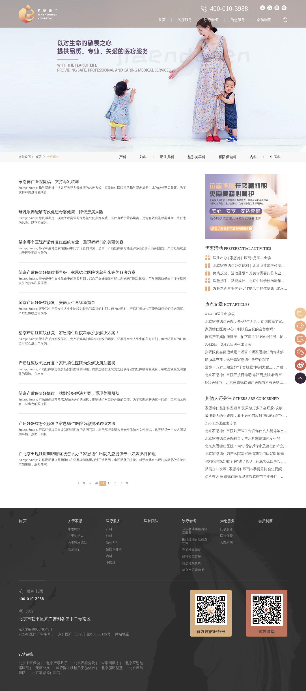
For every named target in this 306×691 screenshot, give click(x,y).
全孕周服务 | (111, 663)
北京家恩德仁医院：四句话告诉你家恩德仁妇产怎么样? (246, 446)
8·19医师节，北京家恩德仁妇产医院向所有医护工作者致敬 (246, 382)
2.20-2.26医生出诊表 (221, 423)
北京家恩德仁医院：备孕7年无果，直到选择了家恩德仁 (246, 321)
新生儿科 (167, 157)
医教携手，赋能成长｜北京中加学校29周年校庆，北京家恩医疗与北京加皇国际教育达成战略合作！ (250, 281)
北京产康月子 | (57, 663)
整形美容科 (196, 157)
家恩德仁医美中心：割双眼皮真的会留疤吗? (240, 329)
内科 (253, 157)
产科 (122, 157)
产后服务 (53, 157)
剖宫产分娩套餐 (193, 570)
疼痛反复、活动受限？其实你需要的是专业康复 (250, 273)
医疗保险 (226, 536)
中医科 (275, 157)
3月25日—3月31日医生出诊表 (228, 344)
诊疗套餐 (211, 20)
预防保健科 (228, 157)
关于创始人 (76, 536)
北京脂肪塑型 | (112, 668)
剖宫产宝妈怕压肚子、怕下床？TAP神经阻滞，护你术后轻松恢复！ (246, 337)
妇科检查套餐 (191, 556)
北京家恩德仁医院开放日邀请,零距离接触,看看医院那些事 (246, 375)
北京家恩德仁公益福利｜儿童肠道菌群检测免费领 (250, 265)
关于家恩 (75, 521)
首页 (162, 20)
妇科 (143, 157)
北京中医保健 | (30, 663)
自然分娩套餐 (191, 563)
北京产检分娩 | (85, 663)
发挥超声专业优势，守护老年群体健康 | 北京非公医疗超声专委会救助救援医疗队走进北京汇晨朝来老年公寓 (250, 288)
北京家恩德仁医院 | (47, 673)
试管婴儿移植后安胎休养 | (76, 668)
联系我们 (74, 549)
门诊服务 (226, 529)
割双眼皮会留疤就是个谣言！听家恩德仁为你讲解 (244, 352)
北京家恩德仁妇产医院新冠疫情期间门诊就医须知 (244, 454)
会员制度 (264, 20)
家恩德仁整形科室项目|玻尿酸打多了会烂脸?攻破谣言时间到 (246, 408)
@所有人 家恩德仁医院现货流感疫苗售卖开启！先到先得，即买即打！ (246, 476)
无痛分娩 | (43, 668)
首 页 (23, 521)
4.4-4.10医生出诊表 (220, 314)
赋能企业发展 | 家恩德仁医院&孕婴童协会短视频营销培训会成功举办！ (246, 469)
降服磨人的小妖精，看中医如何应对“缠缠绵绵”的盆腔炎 (246, 416)
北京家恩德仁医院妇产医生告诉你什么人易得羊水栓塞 (246, 431)
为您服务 (238, 20)
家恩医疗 (74, 529)
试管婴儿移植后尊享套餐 (194, 530)
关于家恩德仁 (77, 542)
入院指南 (226, 542)
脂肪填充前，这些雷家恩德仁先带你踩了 (237, 360)
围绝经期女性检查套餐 (194, 541)
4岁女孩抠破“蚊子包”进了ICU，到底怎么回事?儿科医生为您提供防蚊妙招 (246, 461)
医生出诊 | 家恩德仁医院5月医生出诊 (242, 258)
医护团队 (151, 521)
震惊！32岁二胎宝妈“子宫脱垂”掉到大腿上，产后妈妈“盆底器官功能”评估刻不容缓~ (246, 367)
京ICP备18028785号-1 (35, 629)
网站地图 (122, 634)
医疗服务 (185, 20)
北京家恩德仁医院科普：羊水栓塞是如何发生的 (242, 438)
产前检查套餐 (191, 549)
